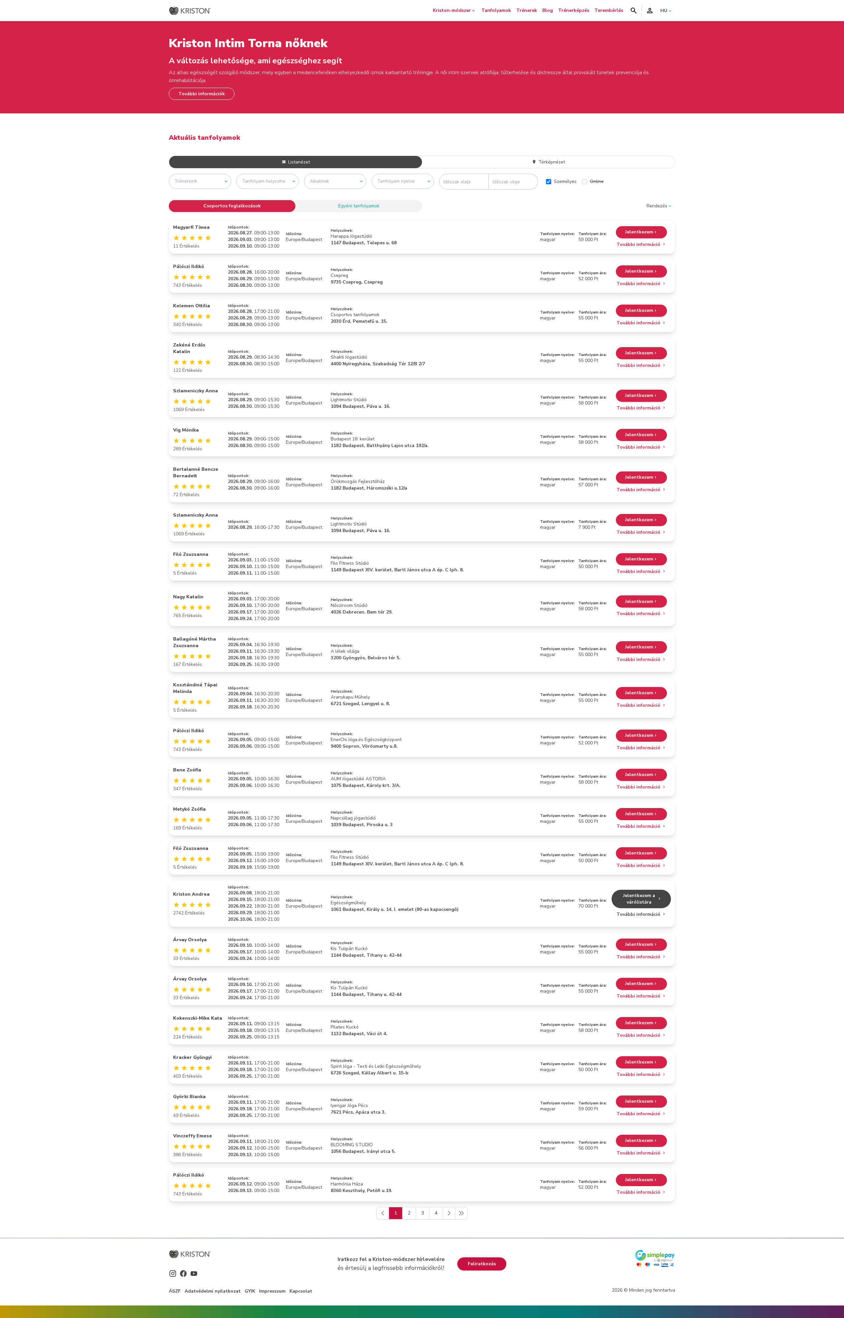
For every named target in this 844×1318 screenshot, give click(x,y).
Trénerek (526, 10)
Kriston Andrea (191, 894)
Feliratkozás (482, 1264)
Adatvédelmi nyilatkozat (213, 1291)
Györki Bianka (189, 1096)
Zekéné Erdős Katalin (189, 348)
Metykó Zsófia (189, 809)
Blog (547, 10)
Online (597, 181)
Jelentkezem (639, 232)
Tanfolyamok (496, 10)
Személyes (565, 181)
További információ (639, 244)
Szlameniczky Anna (195, 391)
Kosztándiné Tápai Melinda (195, 688)
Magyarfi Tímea (191, 227)
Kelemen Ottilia (191, 306)
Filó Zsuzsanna (190, 554)
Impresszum (272, 1291)
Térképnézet (551, 162)
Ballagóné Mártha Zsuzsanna (194, 642)
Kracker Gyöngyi (192, 1057)
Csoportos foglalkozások (232, 206)
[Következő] (449, 1213)
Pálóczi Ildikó (188, 266)
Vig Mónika (186, 430)
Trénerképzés (573, 10)
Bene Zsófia (187, 770)
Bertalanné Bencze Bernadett (195, 472)
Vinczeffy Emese (192, 1136)
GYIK (250, 1291)
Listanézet (298, 162)
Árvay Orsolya (190, 940)
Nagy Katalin (188, 597)
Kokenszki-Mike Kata (197, 1018)
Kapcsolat (300, 1291)
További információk (201, 94)
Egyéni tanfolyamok (358, 206)
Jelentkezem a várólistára (639, 898)
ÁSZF (175, 1291)
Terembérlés (608, 10)
